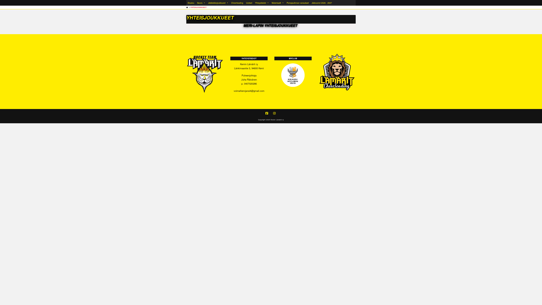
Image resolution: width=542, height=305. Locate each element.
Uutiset (249, 2)
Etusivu (191, 2)
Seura (199, 2)
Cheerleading (237, 2)
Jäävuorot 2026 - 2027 (322, 2)
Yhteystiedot (260, 2)
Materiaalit (276, 2)
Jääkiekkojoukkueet (217, 2)
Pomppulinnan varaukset (298, 2)
